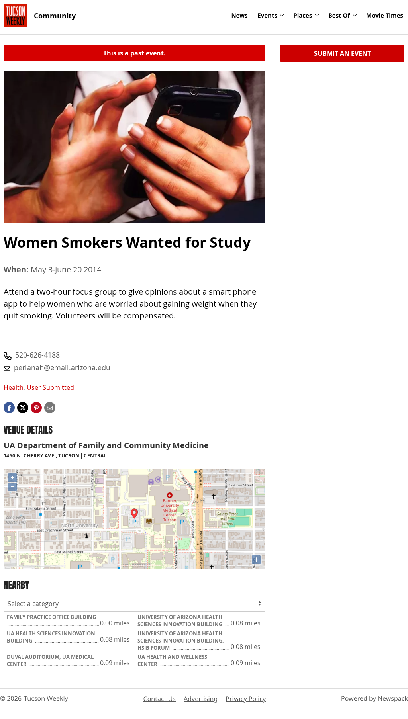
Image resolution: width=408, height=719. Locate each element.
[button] (36, 406)
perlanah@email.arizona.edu (62, 367)
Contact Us (159, 698)
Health (14, 387)
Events (267, 16)
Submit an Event (342, 53)
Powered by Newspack (374, 698)
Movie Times (384, 16)
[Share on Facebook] (9, 406)
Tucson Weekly (46, 698)
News (239, 16)
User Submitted (50, 387)
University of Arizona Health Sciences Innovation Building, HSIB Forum (180, 640)
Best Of (339, 16)
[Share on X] (22, 406)
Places (302, 16)
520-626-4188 (37, 355)
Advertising (201, 698)
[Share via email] (49, 406)
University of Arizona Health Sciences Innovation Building (180, 620)
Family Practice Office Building (51, 617)
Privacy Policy (246, 698)
